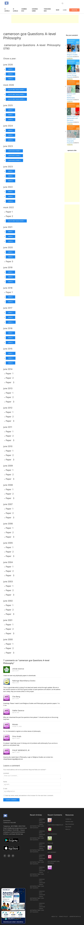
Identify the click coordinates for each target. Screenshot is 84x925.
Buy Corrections (69, 824)
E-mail (5, 788)
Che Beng (16, 697)
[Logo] (6, 3)
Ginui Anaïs (16, 736)
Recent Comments (55, 815)
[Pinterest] (12, 855)
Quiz (57, 10)
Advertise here (69, 821)
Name (5, 782)
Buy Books (68, 826)
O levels (15, 10)
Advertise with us (75, 916)
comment (6, 773)
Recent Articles (36, 815)
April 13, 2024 (16, 738)
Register (74, 10)
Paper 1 (10, 69)
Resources (69, 815)
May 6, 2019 (15, 682)
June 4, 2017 (15, 670)
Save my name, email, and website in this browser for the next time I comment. (29, 795)
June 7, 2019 (15, 698)
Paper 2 (10, 74)
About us (67, 829)
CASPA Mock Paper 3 (14, 160)
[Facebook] (4, 855)
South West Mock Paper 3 (16, 99)
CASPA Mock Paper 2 (14, 155)
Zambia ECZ (24, 10)
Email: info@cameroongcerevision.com (15, 828)
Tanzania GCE (47, 10)
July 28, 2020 (15, 712)
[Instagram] (8, 855)
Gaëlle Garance (18, 711)
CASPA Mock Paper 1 (14, 151)
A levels (7, 10)
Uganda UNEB (35, 10)
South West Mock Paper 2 (16, 94)
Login (64, 10)
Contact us (68, 819)
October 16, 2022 (17, 726)
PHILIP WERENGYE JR (20, 750)
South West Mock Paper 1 (16, 89)
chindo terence (18, 669)
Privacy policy (63, 916)
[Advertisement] (45, 19)
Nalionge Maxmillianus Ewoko (23, 681)
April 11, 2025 (16, 752)
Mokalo (15, 724)
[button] (13, 906)
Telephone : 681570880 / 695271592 (14, 826)
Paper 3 (10, 78)
